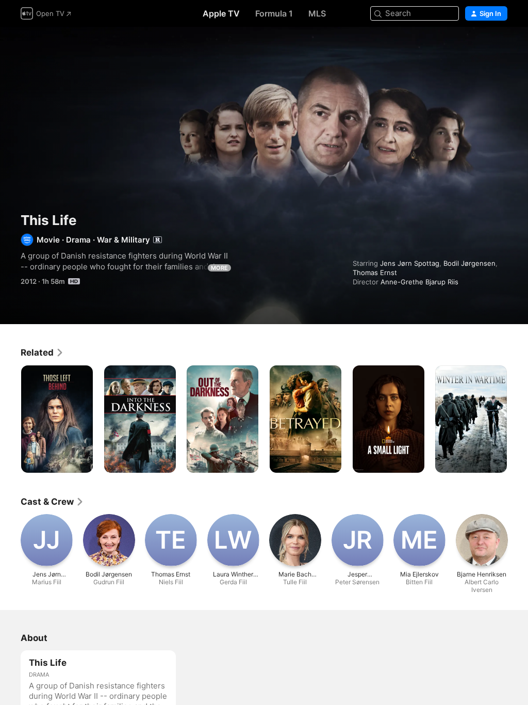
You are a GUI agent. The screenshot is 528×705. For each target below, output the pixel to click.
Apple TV (221, 13)
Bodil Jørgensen (469, 263)
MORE (219, 267)
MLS (317, 13)
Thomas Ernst (375, 272)
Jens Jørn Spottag (409, 263)
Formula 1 (274, 13)
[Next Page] (517, 419)
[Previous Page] (10, 419)
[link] (42, 352)
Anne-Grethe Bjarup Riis (419, 282)
